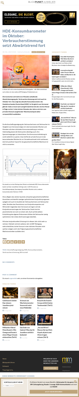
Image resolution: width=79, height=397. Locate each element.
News (34, 52)
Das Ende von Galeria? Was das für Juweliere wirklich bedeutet (68, 106)
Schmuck (6, 366)
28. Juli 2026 (7, 340)
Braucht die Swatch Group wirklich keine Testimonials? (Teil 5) (45, 302)
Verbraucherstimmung (11, 252)
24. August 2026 (7, 310)
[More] (23, 242)
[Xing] (15, 242)
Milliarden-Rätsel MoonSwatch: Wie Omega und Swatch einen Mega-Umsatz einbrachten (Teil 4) (64, 90)
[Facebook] (4, 242)
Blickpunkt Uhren (45, 296)
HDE (26, 250)
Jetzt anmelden (50, 368)
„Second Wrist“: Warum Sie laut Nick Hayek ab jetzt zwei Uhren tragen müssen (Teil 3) (44, 332)
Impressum (66, 370)
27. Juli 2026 (24, 337)
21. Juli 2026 (42, 340)
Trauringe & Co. (8, 370)
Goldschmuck (8, 296)
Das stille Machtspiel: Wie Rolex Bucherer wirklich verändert (67, 59)
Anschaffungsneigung (15, 250)
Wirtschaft (41, 52)
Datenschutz (66, 367)
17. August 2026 (25, 310)
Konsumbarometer (35, 250)
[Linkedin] (12, 242)
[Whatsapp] (19, 242)
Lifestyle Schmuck (27, 296)
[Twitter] (8, 242)
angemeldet (13, 278)
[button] (75, 381)
